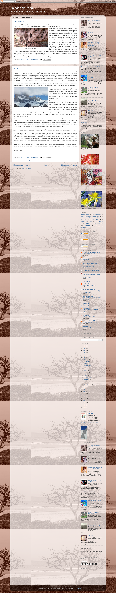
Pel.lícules (88, 224)
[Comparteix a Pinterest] (50, 60)
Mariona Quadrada (88, 296)
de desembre (88, 384)
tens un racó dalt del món (90, 320)
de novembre (88, 382)
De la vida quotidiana (91, 217)
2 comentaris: (35, 59)
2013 (84, 350)
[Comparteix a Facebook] (49, 60)
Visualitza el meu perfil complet (89, 422)
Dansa (82, 217)
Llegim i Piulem (87, 284)
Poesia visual (86, 308)
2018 (84, 389)
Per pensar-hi (98, 224)
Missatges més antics (69, 165)
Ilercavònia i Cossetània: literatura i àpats (90, 264)
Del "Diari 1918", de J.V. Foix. (90, 322)
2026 (84, 407)
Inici (45, 165)
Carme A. (90, 413)
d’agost (86, 375)
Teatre (98, 226)
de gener (86, 359)
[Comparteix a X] (47, 60)
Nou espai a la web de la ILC (90, 285)
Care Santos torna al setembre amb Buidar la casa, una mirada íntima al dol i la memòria (91, 276)
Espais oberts (95, 219)
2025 (84, 405)
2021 (84, 396)
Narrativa (99, 221)
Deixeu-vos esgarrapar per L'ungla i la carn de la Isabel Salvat (95, 44)
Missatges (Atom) (26, 168)
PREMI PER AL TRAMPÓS (89, 254)
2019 (84, 391)
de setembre (87, 377)
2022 (84, 398)
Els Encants (84, 219)
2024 (84, 402)
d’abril (86, 370)
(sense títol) (84, 122)
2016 (84, 357)
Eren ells (90, 110)
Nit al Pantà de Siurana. (88, 327)
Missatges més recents (21, 165)
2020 (84, 393)
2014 (84, 352)
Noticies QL (86, 303)
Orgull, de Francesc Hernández (93, 88)
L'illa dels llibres (87, 273)
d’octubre (87, 379)
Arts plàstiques (96, 214)
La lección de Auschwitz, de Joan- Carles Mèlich (94, 99)
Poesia (87, 226)
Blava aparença (19, 21)
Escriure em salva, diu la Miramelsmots (94, 76)
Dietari (99, 217)
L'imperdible (86, 281)
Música (90, 221)
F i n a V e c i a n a (88, 258)
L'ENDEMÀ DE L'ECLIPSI (89, 316)
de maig (86, 373)
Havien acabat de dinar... (89, 266)
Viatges (29, 160)
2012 (84, 348)
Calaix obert (96, 216)
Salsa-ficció (86, 315)
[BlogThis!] (46, 60)
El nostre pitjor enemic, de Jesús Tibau (91, 67)
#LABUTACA (86, 259)
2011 (84, 346)
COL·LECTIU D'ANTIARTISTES (91, 252)
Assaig (82, 216)
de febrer (86, 361)
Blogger (79, 588)
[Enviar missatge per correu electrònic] (41, 59)
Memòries (30, 62)
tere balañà (86, 326)
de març (86, 368)
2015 (84, 355)
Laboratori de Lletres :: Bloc (91, 270)
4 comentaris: (35, 157)
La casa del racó (21, 8)
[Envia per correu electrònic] (44, 60)
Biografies (88, 216)
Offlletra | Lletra (87, 306)
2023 (84, 400)
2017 (84, 387)
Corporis (16, 68)
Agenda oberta (85, 214)
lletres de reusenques (89, 289)
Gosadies (90, 32)
